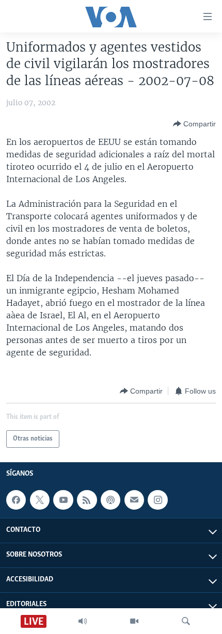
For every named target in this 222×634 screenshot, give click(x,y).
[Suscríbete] (134, 500)
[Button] (194, 124)
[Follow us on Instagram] (157, 500)
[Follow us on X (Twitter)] (40, 500)
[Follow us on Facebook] (16, 500)
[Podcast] (110, 500)
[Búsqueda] (185, 621)
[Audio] (82, 621)
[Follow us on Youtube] (63, 500)
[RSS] (87, 500)
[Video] (134, 621)
